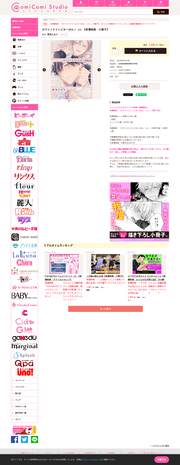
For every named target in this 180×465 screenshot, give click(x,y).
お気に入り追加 (139, 86)
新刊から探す (18, 21)
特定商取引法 (90, 453)
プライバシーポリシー (91, 460)
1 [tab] (69, 101)
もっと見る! (105, 309)
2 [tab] (71, 101)
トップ (45, 19)
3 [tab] (74, 101)
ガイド (48, 453)
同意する (161, 459)
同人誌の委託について (152, 453)
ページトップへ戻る (160, 446)
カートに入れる (147, 51)
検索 (163, 12)
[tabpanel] (71, 69)
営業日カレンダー (28, 453)
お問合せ (131, 453)
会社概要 (110, 453)
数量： (115, 48)
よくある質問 (69, 453)
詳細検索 (16, 27)
